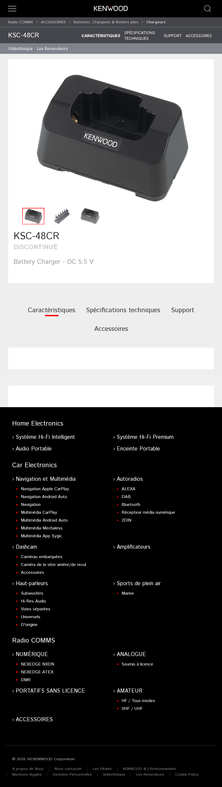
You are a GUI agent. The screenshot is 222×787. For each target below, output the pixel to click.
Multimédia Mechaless (42, 528)
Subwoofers (32, 593)
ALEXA (128, 489)
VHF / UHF (132, 709)
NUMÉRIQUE (32, 654)
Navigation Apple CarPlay (45, 489)
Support (173, 35)
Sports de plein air (139, 584)
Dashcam (26, 547)
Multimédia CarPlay (39, 512)
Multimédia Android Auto (44, 520)
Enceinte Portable (138, 449)
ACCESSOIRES (53, 22)
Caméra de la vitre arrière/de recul (53, 565)
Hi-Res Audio (33, 601)
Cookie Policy (186, 774)
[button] (12, 8)
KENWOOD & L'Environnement (149, 769)
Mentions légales (27, 774)
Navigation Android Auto (44, 497)
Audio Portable (34, 449)
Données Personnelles (72, 774)
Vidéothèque (20, 48)
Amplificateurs (133, 547)
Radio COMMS (20, 22)
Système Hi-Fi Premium (145, 437)
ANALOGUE (131, 654)
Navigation (31, 505)
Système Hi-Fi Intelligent (45, 437)
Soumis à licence (137, 664)
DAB (126, 497)
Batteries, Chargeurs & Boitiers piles (106, 22)
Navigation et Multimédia (46, 479)
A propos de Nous (28, 769)
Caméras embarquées (42, 557)
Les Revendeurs (52, 48)
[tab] (51, 314)
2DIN (126, 520)
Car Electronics (34, 465)
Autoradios (130, 479)
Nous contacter (68, 769)
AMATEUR (129, 691)
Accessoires (199, 35)
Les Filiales (102, 769)
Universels (30, 617)
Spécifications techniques (139, 35)
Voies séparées (35, 609)
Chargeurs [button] (155, 22)
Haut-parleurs (32, 584)
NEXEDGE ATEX (37, 672)
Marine (128, 593)
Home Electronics (37, 423)
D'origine (29, 625)
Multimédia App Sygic (41, 536)
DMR (26, 680)
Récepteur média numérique (148, 512)
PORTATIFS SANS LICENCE (50, 691)
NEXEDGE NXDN (37, 664)
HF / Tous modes (138, 701)
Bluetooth (131, 505)
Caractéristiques (100, 35)
